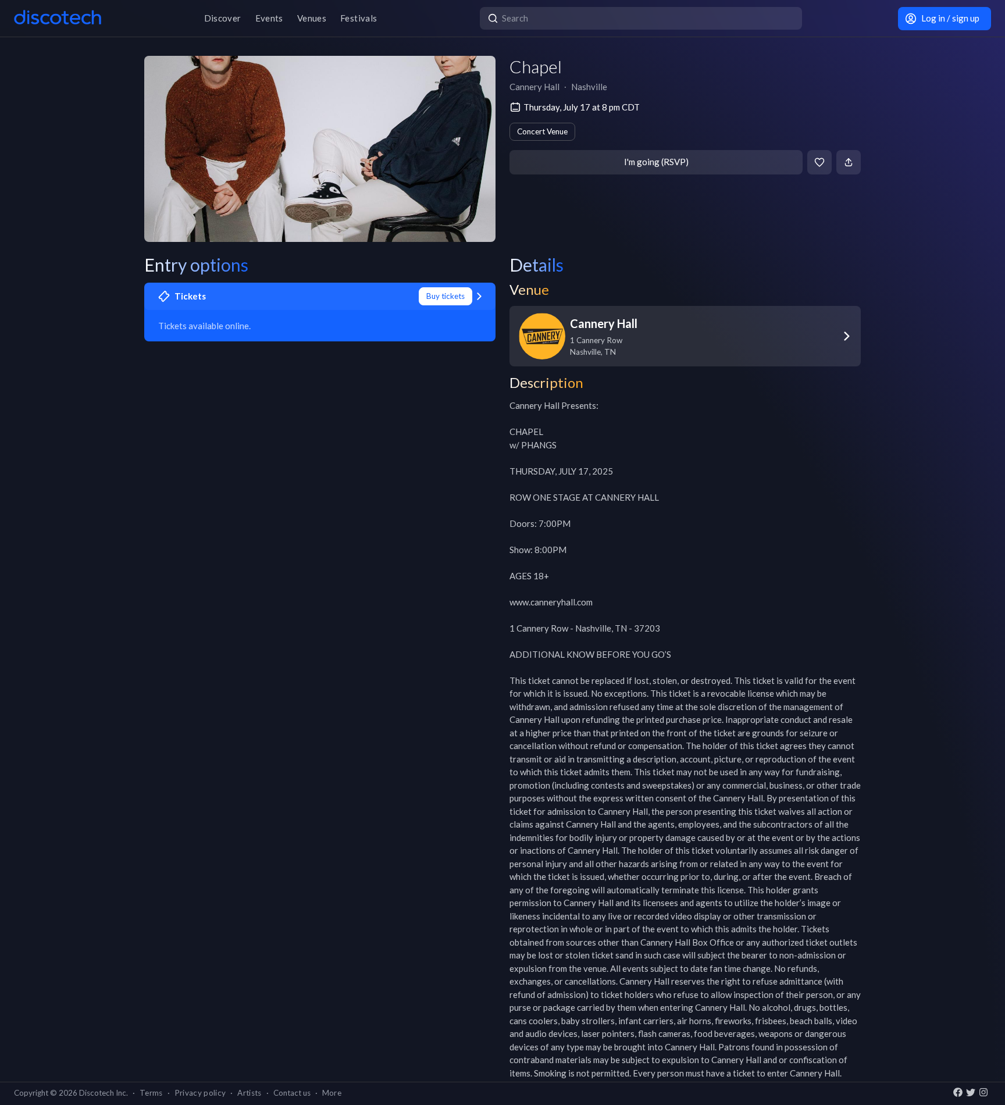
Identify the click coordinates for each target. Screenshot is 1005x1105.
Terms (151, 1092)
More (331, 1092)
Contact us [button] (292, 1092)
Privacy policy (200, 1092)
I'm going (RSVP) (656, 161)
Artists (249, 1092)
